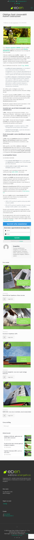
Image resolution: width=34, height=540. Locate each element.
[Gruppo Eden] (17, 7)
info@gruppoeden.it (22, 1)
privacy (21, 241)
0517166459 (12, 1)
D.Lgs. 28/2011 (25, 65)
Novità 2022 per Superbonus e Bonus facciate (14, 295)
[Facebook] (15, 3)
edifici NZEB (15, 172)
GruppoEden (15, 22)
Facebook (5, 220)
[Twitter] (17, 3)
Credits (20, 535)
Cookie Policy (15, 535)
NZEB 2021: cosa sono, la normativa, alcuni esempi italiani (17, 411)
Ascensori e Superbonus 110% (10, 333)
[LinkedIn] (19, 3)
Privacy (27, 533)
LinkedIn (11, 220)
